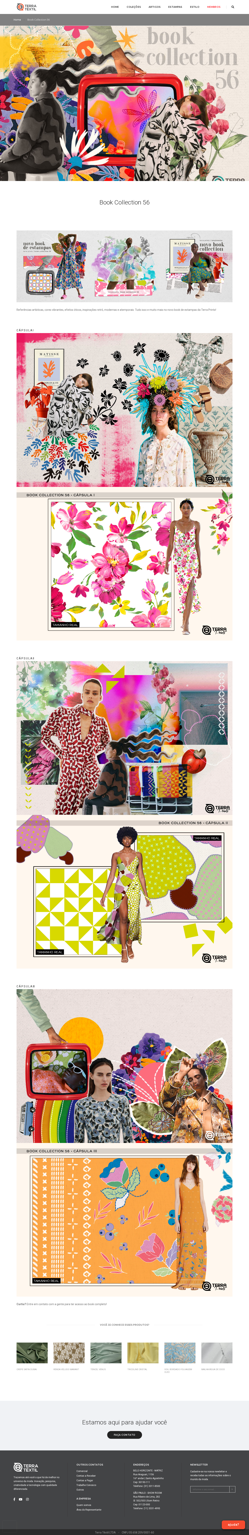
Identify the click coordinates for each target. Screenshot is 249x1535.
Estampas (175, 6)
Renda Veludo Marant (66, 1369)
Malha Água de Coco (213, 1369)
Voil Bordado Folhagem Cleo (178, 1370)
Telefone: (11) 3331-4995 (146, 1508)
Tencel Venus (98, 1369)
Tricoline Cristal (137, 1369)
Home (115, 6)
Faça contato (124, 1434)
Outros (80, 1489)
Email (233, 1513)
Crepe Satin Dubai (27, 1369)
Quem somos (83, 1505)
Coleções (134, 6)
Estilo (194, 6)
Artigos (154, 6)
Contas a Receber (86, 1475)
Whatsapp (233, 1505)
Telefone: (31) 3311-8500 (146, 1486)
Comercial (82, 1471)
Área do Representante (88, 1509)
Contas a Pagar (84, 1480)
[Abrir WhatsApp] (239, 1525)
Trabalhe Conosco (86, 1485)
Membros (213, 6)
